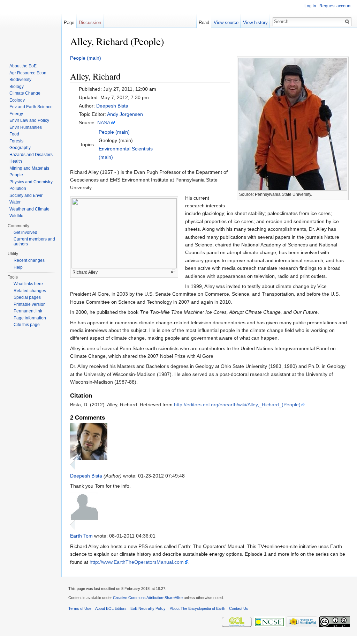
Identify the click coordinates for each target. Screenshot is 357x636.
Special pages (27, 297)
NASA (103, 122)
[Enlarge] (173, 271)
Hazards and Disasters (31, 154)
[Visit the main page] (31, 28)
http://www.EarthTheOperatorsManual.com (137, 562)
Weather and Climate (29, 209)
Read (204, 22)
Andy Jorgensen (125, 114)
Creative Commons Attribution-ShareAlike (148, 598)
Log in (310, 5)
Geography (20, 147)
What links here (28, 283)
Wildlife (16, 215)
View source (226, 22)
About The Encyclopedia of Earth (197, 608)
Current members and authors (34, 241)
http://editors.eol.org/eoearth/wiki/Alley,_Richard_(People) (237, 404)
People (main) (85, 58)
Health (15, 161)
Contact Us (238, 608)
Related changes (30, 290)
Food (14, 134)
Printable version (30, 304)
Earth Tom (81, 536)
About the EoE (23, 66)
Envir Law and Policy (29, 120)
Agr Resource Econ (27, 73)
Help (18, 267)
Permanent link (28, 311)
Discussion (90, 22)
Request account (335, 5)
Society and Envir (26, 195)
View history (255, 22)
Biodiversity (20, 79)
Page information (30, 318)
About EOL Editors (111, 608)
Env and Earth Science (31, 106)
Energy (16, 113)
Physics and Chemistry (31, 181)
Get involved (25, 232)
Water (15, 202)
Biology (16, 86)
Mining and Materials (29, 168)
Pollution (17, 188)
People (16, 174)
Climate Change (24, 93)
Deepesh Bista (112, 106)
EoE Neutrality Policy (148, 608)
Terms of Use (79, 608)
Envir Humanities (25, 127)
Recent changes (29, 260)
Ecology (17, 100)
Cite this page (27, 324)
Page (69, 22)
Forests (16, 141)
